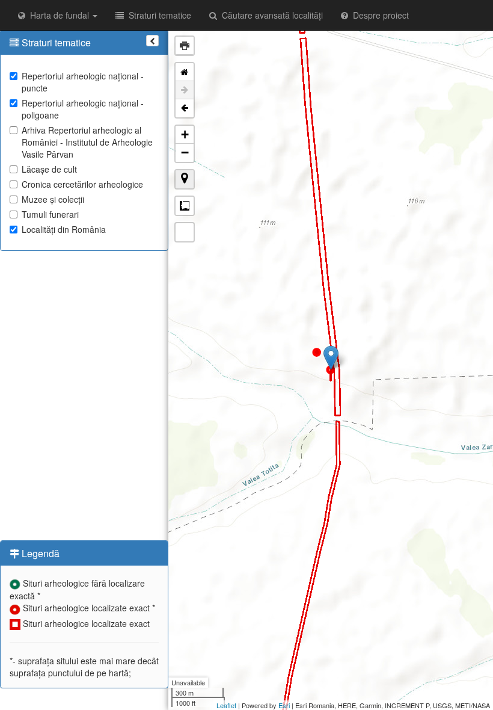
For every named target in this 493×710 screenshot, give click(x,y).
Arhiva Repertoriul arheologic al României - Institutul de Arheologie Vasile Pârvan (87, 142)
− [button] (185, 152)
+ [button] (185, 134)
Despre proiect (378, 15)
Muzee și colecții (53, 199)
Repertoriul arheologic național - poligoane (83, 109)
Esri (284, 705)
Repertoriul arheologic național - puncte (83, 82)
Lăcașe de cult (49, 169)
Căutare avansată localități (270, 15)
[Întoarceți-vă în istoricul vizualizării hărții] (185, 108)
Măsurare (185, 206)
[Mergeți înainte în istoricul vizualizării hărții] (185, 90)
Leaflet (226, 705)
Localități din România (64, 229)
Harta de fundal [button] (58, 15)
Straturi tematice (157, 15)
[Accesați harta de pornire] (185, 72)
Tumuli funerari (50, 214)
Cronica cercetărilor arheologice (82, 184)
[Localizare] (185, 179)
